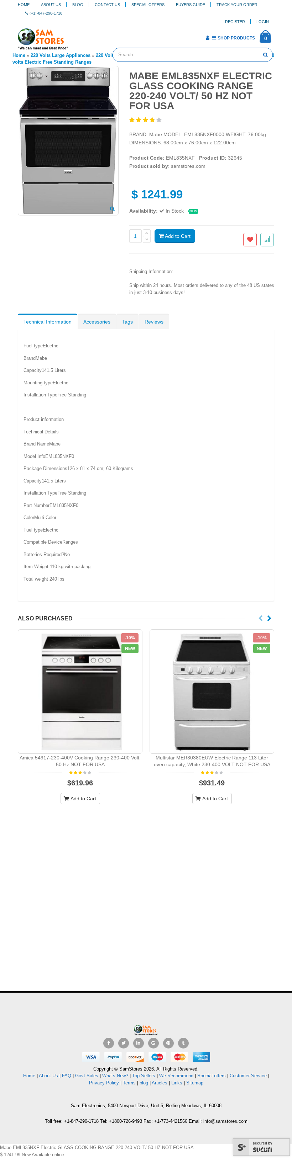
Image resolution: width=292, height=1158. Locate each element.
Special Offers (148, 4)
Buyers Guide (190, 4)
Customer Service (248, 1075)
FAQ (66, 1075)
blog (144, 1082)
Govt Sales (86, 1075)
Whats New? (115, 1075)
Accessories (96, 322)
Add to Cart (177, 236)
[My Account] (207, 38)
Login (262, 22)
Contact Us (107, 4)
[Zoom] (112, 209)
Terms (130, 1082)
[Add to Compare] (267, 239)
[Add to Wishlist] (250, 239)
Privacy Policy (104, 1082)
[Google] (153, 1043)
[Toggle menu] (76, 35)
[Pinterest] (168, 1043)
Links (176, 1082)
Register (235, 22)
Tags (127, 322)
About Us (51, 4)
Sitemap (194, 1082)
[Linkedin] (138, 1043)
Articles (159, 1082)
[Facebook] (108, 1043)
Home (24, 4)
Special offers (211, 1075)
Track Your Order (237, 4)
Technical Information (48, 322)
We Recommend (176, 1075)
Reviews (154, 322)
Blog (77, 4)
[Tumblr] (183, 1043)
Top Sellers (143, 1075)
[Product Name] (80, 691)
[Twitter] (123, 1043)
